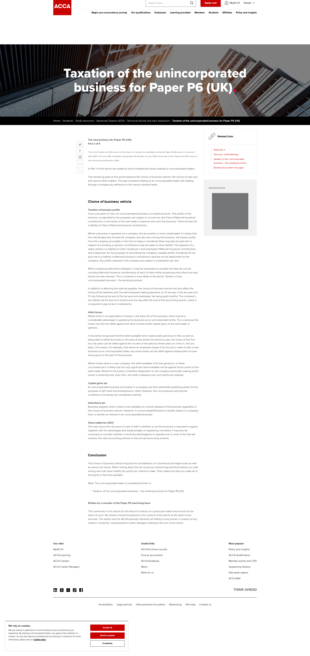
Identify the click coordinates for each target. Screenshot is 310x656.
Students (213, 12)
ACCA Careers (61, 561)
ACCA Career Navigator (66, 566)
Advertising (175, 604)
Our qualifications (141, 12)
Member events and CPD (243, 561)
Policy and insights (246, 12)
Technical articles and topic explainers (148, 120)
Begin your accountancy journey (109, 12)
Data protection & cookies (150, 604)
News (144, 566)
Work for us (147, 572)
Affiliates (227, 12)
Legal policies (124, 604)
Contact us (205, 604)
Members (200, 12)
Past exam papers (238, 572)
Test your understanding (226, 154)
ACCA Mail (235, 578)
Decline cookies (107, 635)
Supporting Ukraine (239, 566)
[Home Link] (245, 590)
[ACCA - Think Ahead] (62, 14)
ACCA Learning (61, 555)
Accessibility (106, 604)
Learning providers (180, 12)
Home (56, 120)
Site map (190, 604)
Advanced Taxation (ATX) (110, 120)
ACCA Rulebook (150, 561)
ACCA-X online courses (154, 549)
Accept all (107, 627)
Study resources (85, 120)
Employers (160, 12)
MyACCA (58, 549)
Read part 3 (219, 149)
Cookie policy (40, 639)
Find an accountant (152, 555)
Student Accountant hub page (228, 167)
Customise (107, 643)
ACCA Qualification (239, 555)
